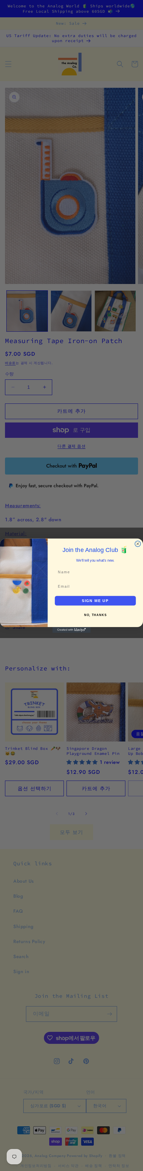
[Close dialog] (138, 543)
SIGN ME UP (95, 600)
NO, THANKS (95, 615)
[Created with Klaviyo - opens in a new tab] (72, 629)
